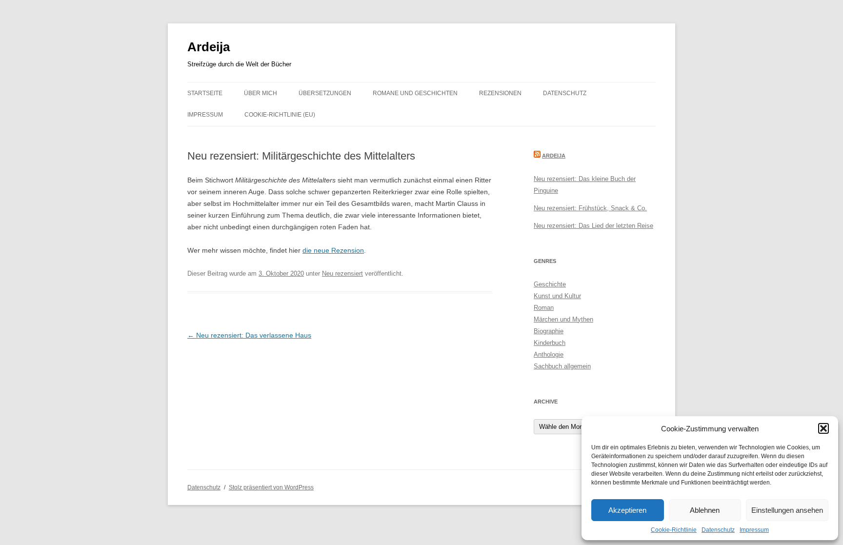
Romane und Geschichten (415, 93)
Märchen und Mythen (563, 319)
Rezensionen (500, 93)
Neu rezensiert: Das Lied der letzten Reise (593, 225)
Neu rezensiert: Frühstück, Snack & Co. (590, 208)
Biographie (548, 331)
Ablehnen (705, 510)
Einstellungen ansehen (787, 510)
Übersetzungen (325, 93)
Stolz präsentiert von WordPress (271, 487)
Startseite (204, 93)
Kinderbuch (549, 342)
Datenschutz (718, 529)
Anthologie (548, 354)
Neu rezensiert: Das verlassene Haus (249, 335)
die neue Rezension (333, 250)
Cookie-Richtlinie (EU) (279, 114)
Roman (544, 307)
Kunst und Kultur (557, 296)
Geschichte (550, 284)
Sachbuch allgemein (562, 366)
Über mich (260, 93)
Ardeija (208, 47)
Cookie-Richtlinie (674, 529)
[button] (823, 428)
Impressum (754, 529)
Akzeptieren (627, 510)
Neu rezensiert (342, 273)
